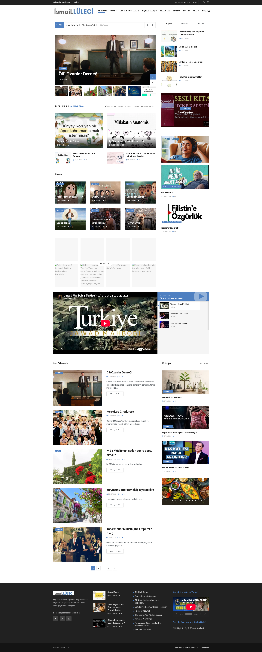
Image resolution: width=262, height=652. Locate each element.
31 (175, 471)
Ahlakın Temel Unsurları (191, 62)
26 (105, 200)
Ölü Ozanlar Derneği (79, 74)
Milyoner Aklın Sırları (143, 619)
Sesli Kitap (66, 2)
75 (139, 160)
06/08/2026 (112, 416)
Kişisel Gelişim (149, 11)
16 (87, 160)
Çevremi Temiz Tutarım (68, 141)
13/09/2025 (167, 436)
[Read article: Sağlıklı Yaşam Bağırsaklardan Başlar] (185, 417)
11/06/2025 (132, 227)
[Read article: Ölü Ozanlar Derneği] (77, 387)
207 (70, 200)
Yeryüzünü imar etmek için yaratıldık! (130, 489)
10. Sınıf (136, 106)
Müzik (196, 11)
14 (70, 145)
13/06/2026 (62, 145)
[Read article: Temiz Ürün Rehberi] (185, 382)
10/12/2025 (113, 626)
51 (109, 568)
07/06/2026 (78, 160)
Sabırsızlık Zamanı (136, 196)
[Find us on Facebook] (200, 2)
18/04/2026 (113, 596)
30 (191, 118)
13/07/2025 (167, 471)
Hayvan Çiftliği (134, 223)
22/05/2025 (62, 227)
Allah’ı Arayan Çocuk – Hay (70, 196)
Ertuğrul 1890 (98, 196)
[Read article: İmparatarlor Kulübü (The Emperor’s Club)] (77, 544)
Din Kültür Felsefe (129, 11)
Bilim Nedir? (167, 192)
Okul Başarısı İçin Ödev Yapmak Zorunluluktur (116, 607)
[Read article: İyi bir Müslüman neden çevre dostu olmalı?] (185, 110)
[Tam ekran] (205, 614)
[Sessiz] (200, 614)
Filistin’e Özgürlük (169, 228)
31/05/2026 (131, 160)
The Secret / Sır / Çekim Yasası (148, 615)
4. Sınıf (120, 106)
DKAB (112, 11)
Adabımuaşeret (148, 106)
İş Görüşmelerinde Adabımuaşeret (126, 141)
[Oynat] (176, 614)
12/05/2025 (97, 227)
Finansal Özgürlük (142, 611)
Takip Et (106, 264)
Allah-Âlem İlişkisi (188, 47)
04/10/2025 (62, 200)
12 (124, 537)
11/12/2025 (166, 196)
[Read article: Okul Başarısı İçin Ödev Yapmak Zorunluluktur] (99, 607)
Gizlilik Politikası (191, 648)
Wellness (165, 11)
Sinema (176, 11)
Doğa (205, 11)
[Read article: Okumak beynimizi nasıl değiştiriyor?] (99, 623)
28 (123, 145)
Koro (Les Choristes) (74, 25)
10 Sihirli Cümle (141, 592)
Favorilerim (76, 2)
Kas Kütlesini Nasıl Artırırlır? (175, 467)
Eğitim (186, 11)
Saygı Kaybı (113, 592)
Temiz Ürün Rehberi (171, 397)
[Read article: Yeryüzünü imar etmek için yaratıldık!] (185, 177)
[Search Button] (209, 10)
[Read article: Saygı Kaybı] (99, 595)
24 (121, 596)
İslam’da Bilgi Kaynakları (190, 77)
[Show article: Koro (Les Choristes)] (75, 91)
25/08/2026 (112, 377)
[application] (191, 607)
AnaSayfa (102, 11)
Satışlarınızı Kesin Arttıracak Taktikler (151, 607)
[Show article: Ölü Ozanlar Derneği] (61, 91)
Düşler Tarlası (63, 223)
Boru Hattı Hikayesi (143, 630)
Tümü (107, 106)
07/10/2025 (166, 232)
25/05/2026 (167, 401)
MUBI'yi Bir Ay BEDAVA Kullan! (188, 628)
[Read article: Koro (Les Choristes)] (90, 91)
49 (175, 232)
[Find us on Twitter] (204, 2)
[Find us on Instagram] (208, 2)
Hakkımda (57, 2)
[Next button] (153, 77)
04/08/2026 (112, 459)
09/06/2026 (114, 145)
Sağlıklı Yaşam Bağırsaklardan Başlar (179, 432)
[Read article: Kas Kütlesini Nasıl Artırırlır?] (185, 452)
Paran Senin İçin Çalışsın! (145, 596)
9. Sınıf (128, 106)
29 (121, 614)
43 (140, 200)
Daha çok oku (116, 393)
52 (140, 227)
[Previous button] (153, 82)
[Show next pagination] (115, 568)
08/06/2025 (132, 200)
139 (105, 227)
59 (70, 227)
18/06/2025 (97, 200)
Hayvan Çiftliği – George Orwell (185, 112)
